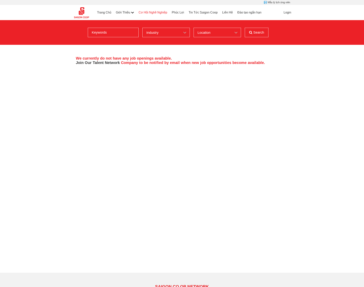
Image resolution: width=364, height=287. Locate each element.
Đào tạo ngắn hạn (249, 12)
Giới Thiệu (123, 12)
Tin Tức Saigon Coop (203, 12)
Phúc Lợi (178, 12)
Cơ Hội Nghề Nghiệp (153, 12)
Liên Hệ (227, 12)
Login (287, 12)
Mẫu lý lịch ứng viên (279, 2)
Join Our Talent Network (98, 63)
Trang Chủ (104, 12)
